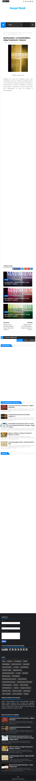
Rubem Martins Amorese (8, 682)
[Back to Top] (18, 777)
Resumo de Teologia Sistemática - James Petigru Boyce (21, 765)
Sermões (16, 688)
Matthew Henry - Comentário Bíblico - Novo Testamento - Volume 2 (16, 299)
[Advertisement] (18, 107)
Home (4, 33)
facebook (31, 340)
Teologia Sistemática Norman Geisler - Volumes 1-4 (19, 415)
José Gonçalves (22, 679)
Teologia (26, 694)
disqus (25, 340)
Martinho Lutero (6, 691)
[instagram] (30, 1)
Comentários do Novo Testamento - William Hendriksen (21, 406)
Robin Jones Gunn (16, 664)
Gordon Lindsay (24, 685)
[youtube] (28, 1)
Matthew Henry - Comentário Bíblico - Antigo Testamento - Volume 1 (17, 315)
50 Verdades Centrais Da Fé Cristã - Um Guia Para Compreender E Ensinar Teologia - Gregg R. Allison (21, 425)
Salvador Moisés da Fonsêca (24, 682)
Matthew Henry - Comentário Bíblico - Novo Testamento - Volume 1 (16, 283)
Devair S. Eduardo (6, 667)
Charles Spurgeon (7, 685)
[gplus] (33, 1)
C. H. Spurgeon (17, 661)
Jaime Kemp (27, 691)
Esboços (16, 685)
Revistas (9, 661)
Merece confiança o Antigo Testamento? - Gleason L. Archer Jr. (20, 434)
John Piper (25, 673)
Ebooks (25, 661)
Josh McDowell (24, 667)
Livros (8, 33)
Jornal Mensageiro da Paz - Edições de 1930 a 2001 (21, 443)
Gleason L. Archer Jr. (26, 688)
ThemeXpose (20, 779)
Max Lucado (26, 664)
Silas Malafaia (15, 676)
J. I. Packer (15, 667)
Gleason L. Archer (17, 691)
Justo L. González (17, 694)
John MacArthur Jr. (7, 688)
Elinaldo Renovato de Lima (9, 679)
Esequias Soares (17, 670)
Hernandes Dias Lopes (8, 673)
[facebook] (24, 1)
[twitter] (26, 1)
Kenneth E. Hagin (6, 670)
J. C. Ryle (18, 673)
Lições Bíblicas (6, 664)
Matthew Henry (14, 33)
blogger (19, 340)
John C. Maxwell (6, 694)
